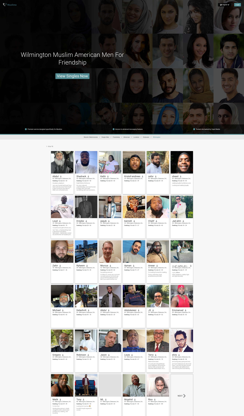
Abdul (56, 176)
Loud (55, 221)
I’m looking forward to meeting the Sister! (158, 272)
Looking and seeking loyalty (180, 185)
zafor (151, 176)
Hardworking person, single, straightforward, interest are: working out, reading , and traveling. (61, 411)
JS (149, 310)
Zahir (55, 265)
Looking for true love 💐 (83, 406)
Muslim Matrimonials (91, 137)
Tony (78, 399)
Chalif (151, 221)
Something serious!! (106, 272)
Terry (150, 355)
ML (102, 399)
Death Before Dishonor (83, 183)
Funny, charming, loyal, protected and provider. (155, 275)
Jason (103, 355)
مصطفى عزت (176, 272)
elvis (174, 355)
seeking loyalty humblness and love (181, 183)
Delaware (146, 137)
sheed (175, 176)
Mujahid (128, 399)
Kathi (103, 176)
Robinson (81, 355)
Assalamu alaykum (58, 183)
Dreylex (80, 221)
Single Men (105, 137)
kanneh (128, 221)
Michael (57, 310)
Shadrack (81, 176)
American (127, 137)
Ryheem (80, 265)
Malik (55, 399)
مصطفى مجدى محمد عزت (180, 265)
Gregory (57, 355)
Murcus (104, 265)
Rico (150, 399)
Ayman (127, 265)
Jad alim (176, 221)
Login (237, 5)
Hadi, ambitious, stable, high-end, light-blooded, (180, 275)
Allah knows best (153, 361)
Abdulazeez (130, 310)
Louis (127, 355)
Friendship (116, 137)
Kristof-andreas (132, 176)
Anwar (151, 265)
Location (136, 137)
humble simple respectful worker (84, 409)
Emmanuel (177, 310)
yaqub (103, 221)
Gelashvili (81, 310)
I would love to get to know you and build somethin (62, 227)
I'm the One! (56, 406)
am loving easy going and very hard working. (181, 361)
